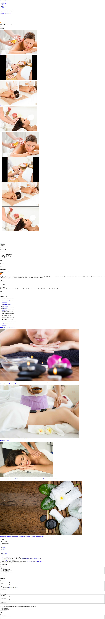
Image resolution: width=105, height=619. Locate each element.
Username (2, 615)
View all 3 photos (2, 105)
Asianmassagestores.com (7, 562)
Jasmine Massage (4, 325)
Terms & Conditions (4, 553)
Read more (31, 558)
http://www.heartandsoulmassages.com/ (5, 13)
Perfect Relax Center (4, 310)
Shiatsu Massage (4, 546)
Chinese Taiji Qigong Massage (6, 300)
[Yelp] (1, 275)
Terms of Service (11, 587)
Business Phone (3, 571)
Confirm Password (3, 598)
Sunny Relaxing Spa (4, 302)
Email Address (3, 581)
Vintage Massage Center (5, 323)
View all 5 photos (7, 131)
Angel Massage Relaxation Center (6, 304)
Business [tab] (52, 576)
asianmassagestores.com (19, 562)
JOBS (3, 4)
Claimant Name (3, 567)
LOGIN (3, 7)
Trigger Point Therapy (4, 548)
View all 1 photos (2, 54)
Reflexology (3, 549)
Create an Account (3, 602)
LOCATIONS (4, 3)
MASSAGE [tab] (2, 243)
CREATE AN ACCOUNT (3, 610)
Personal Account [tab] (18, 576)
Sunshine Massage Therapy (5, 314)
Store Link (2, 570)
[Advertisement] (25, 237)
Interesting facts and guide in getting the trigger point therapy (9, 557)
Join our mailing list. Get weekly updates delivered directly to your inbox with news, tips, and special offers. (16, 601)
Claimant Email (3, 568)
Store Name (2, 569)
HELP (3, 5)
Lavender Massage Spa (5, 306)
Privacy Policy (16, 587)
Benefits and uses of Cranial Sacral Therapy (7, 560)
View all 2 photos (2, 80)
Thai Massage (3, 547)
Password (2, 583)
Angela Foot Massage (5, 308)
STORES (3, 2)
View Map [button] (1, 14)
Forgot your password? (4, 617)
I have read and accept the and (10, 587)
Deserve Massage (4, 312)
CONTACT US (4, 6)
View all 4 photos (2, 131)
